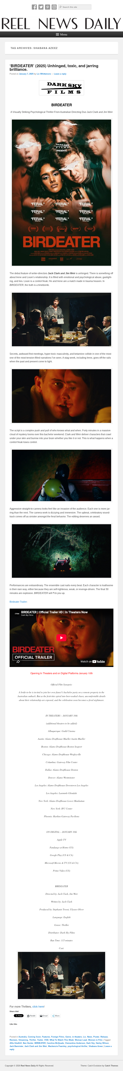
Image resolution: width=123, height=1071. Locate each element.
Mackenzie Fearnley (57, 1046)
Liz (84, 1037)
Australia (22, 1037)
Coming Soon (34, 1037)
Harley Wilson (102, 1043)
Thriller (32, 1040)
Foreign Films (57, 1037)
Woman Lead (81, 1040)
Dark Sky (90, 1043)
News (89, 1037)
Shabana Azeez (96, 1046)
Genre (68, 1037)
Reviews (13, 1040)
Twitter (41, 7)
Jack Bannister (16, 1046)
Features (46, 1037)
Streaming (23, 1040)
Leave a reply (60, 74)
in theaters (77, 1037)
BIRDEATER (40, 1043)
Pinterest (47, 7)
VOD (46, 1040)
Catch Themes (111, 1066)
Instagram (54, 7)
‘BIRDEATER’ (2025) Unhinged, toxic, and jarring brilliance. (54, 67)
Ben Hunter (28, 1043)
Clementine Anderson (75, 1043)
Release (104, 1037)
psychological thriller (77, 1046)
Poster (96, 1037)
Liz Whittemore (44, 74)
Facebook (34, 7)
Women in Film (95, 1040)
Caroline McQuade (55, 1043)
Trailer (40, 1040)
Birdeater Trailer (18, 602)
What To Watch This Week (62, 1040)
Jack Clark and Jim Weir (35, 1046)
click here (38, 1006)
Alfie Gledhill (16, 1043)
